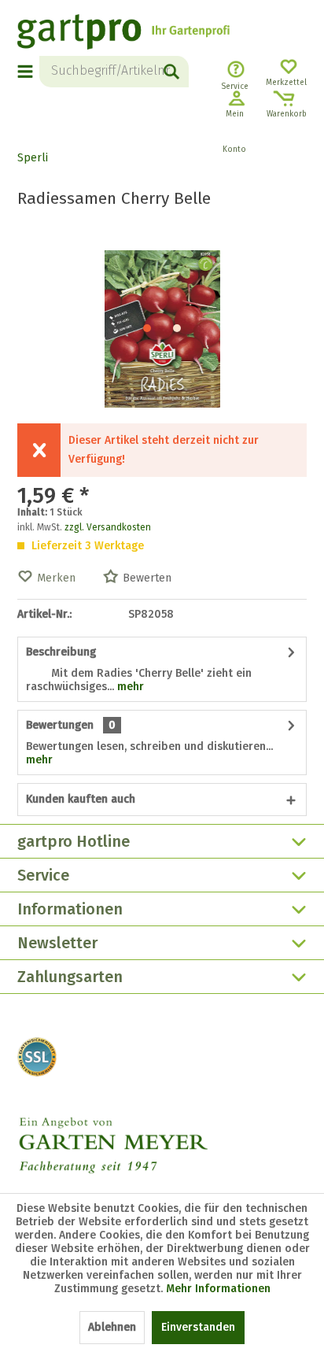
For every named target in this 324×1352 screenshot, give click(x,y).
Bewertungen (60, 725)
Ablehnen (112, 1327)
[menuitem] (28, 71)
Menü (26, 71)
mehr (129, 686)
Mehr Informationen (218, 1288)
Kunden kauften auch (80, 799)
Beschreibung (61, 652)
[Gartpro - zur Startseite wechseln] (123, 34)
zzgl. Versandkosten (107, 527)
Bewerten (147, 578)
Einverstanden (198, 1327)
